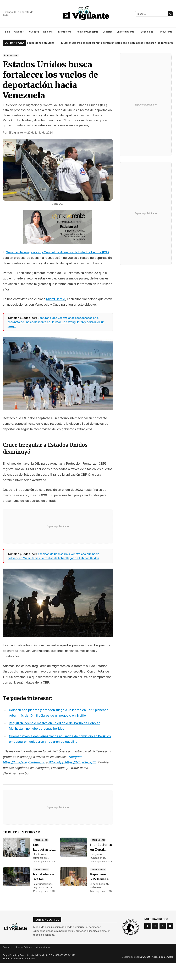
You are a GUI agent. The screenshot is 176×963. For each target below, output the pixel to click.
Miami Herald (55, 299)
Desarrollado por (147, 957)
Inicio (7, 31)
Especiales (147, 31)
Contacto (7, 947)
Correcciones (43, 947)
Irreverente (166, 31)
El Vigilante (15, 132)
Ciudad (18, 31)
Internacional (65, 31)
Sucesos (34, 31)
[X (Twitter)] (163, 926)
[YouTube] (170, 926)
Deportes (108, 31)
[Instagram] (155, 926)
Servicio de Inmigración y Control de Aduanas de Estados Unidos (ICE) (57, 252)
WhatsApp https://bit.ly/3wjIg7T (72, 762)
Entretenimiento (125, 31)
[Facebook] (147, 926)
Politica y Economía (87, 31)
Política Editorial (24, 947)
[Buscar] (170, 14)
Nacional (48, 31)
